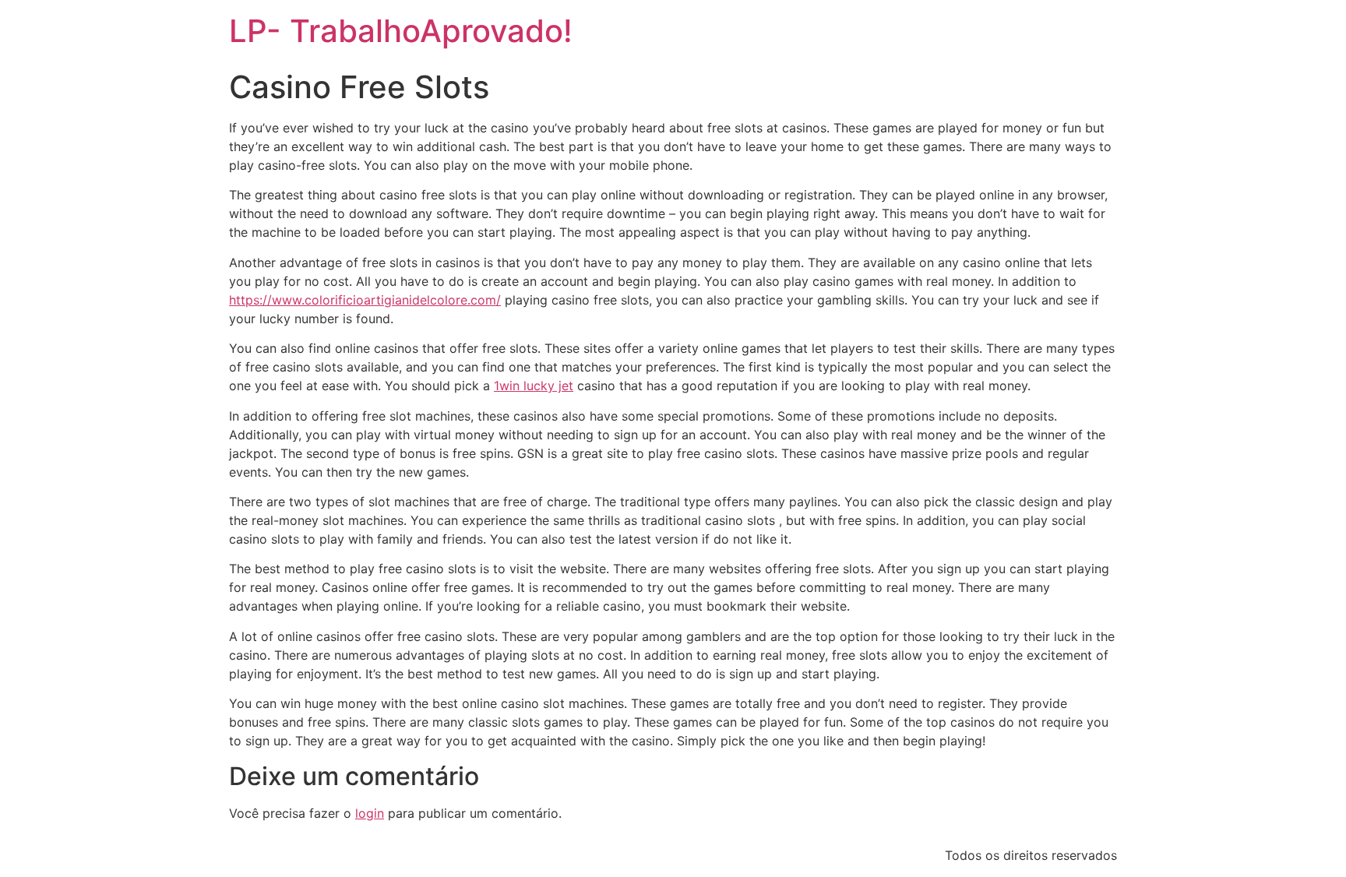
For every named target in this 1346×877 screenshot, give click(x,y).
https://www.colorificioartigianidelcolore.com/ (365, 300)
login (369, 813)
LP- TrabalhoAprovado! (401, 31)
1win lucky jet (533, 385)
